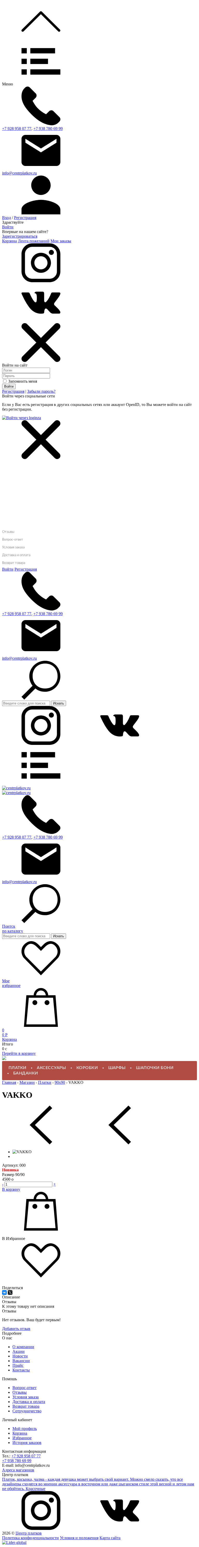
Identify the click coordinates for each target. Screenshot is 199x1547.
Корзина (9, 241)
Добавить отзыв (16, 1328)
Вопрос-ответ (12, 539)
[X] (10, 1292)
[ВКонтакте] (4, 1292)
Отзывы (8, 532)
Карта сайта (110, 1538)
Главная (10, 464)
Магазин (27, 1082)
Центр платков (29, 1533)
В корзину (11, 1189)
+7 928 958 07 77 (16, 128)
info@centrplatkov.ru (19, 173)
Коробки (87, 1068)
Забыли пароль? (41, 391)
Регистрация (25, 217)
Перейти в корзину (19, 1053)
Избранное (22, 1438)
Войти (7, 227)
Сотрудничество (26, 1411)
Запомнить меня (22, 381)
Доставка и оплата (16, 555)
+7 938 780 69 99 (48, 128)
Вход (6, 217)
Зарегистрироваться (19, 236)
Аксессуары (51, 1068)
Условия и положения (79, 1538)
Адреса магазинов (18, 1470)
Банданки (25, 1073)
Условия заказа (13, 547)
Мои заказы (61, 241)
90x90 (60, 1082)
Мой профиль (24, 1428)
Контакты (21, 1370)
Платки (17, 1068)
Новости (20, 1356)
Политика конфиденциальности (30, 1538)
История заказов (26, 1442)
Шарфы (117, 1068)
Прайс (18, 1365)
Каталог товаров (18, 473)
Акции (18, 1351)
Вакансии (21, 1361)
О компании (23, 1347)
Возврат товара (13, 563)
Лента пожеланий (33, 241)
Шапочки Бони (154, 1068)
